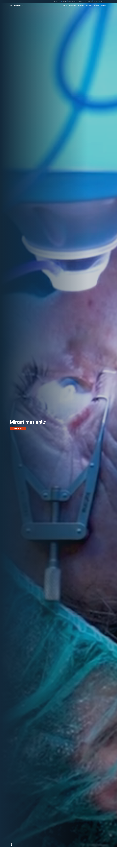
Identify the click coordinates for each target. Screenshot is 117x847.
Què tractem (72, 5)
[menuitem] (64, 6)
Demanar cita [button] (18, 428)
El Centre (63, 5)
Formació (88, 5)
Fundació (103, 5)
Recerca (96, 5)
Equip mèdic (81, 5)
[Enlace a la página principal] (16, 5)
